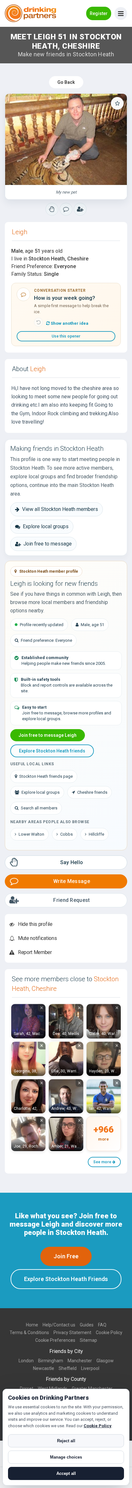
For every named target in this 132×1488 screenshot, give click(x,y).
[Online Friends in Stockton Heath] (80, 209)
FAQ (102, 1324)
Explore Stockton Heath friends (52, 750)
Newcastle (43, 1368)
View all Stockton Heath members (60, 509)
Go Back (66, 82)
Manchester (80, 1360)
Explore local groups (46, 526)
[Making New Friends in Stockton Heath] (51, 209)
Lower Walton (31, 834)
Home (32, 1324)
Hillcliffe (96, 834)
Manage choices (66, 1457)
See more (102, 1162)
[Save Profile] (117, 103)
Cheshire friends (92, 792)
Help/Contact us (59, 1324)
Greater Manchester (92, 1388)
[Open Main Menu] (120, 13)
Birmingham (50, 1360)
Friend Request (71, 900)
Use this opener (66, 336)
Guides (87, 1324)
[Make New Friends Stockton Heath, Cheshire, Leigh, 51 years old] (66, 139)
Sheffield (68, 1368)
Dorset (26, 1388)
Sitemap (88, 1340)
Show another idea (69, 323)
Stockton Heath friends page (46, 776)
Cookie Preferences (55, 1340)
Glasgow (105, 1360)
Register (99, 13)
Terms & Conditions (29, 1332)
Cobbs (66, 834)
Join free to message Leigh (48, 735)
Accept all (66, 1473)
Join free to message (47, 544)
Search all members (39, 808)
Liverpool (90, 1368)
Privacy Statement (72, 1332)
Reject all (66, 1440)
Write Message (71, 881)
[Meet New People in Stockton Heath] (66, 209)
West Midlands (52, 1388)
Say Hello (71, 862)
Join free (66, 1256)
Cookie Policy (109, 1332)
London (26, 1360)
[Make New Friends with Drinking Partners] (30, 13)
